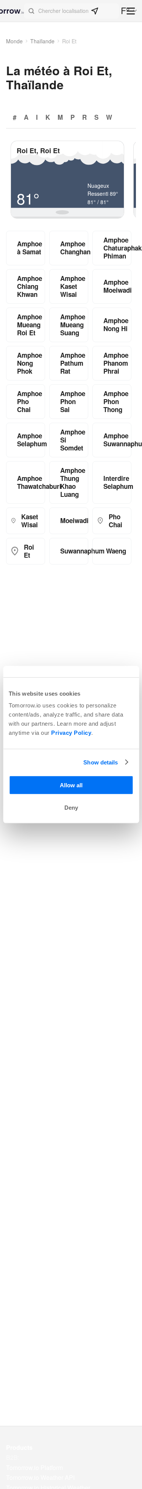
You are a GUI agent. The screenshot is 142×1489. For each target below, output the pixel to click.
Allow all (71, 785)
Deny (71, 807)
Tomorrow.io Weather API (40, 1477)
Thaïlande (42, 41)
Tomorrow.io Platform (34, 1467)
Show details (100, 762)
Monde (14, 41)
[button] (71, 11)
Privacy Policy (71, 732)
